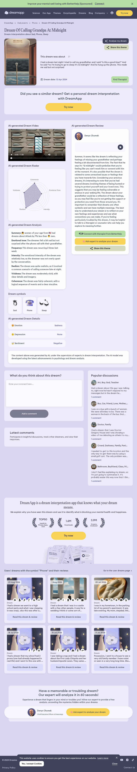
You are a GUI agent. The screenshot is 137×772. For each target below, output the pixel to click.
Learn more (102, 758)
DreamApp (8, 23)
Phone (34, 23)
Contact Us (129, 767)
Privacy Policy (8, 767)
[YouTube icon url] (122, 760)
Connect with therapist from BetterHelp (103, 234)
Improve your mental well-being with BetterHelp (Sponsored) (60, 3)
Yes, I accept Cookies (32, 763)
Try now (124, 13)
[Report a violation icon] (69, 56)
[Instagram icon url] (127, 760)
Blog (91, 13)
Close (114, 763)
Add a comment (29, 413)
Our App (47, 13)
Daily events (23, 23)
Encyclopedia (69, 13)
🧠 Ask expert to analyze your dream (100, 241)
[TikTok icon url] (133, 760)
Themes (57, 13)
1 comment (96, 397)
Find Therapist (120, 79)
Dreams (82, 13)
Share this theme (119, 47)
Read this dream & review (25, 617)
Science (36, 13)
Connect (99, 3)
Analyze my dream (118, 41)
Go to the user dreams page (116, 570)
